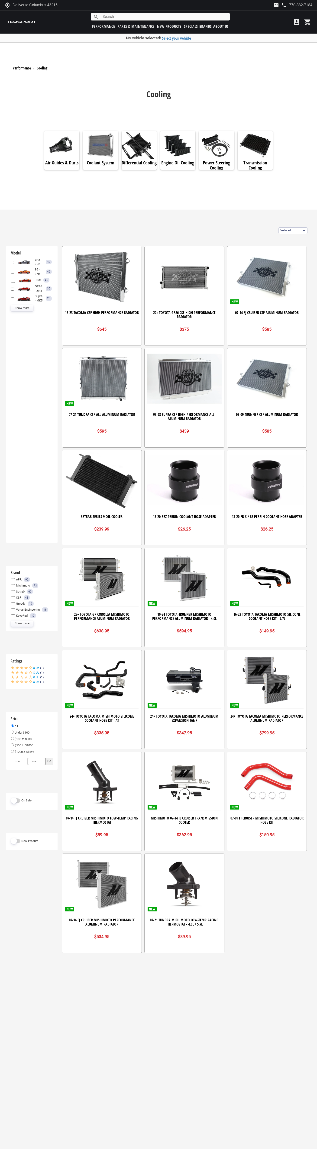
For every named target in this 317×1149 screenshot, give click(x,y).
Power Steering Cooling (216, 165)
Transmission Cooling (255, 165)
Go (49, 761)
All (16, 726)
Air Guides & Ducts (61, 163)
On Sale (26, 800)
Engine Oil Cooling (177, 163)
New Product (29, 841)
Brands (205, 26)
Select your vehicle (176, 38)
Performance (22, 68)
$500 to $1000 (23, 745)
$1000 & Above (24, 751)
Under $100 (21, 732)
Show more (22, 308)
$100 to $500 (23, 739)
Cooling (42, 68)
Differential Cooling (139, 163)
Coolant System (100, 163)
